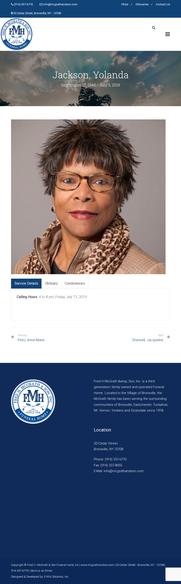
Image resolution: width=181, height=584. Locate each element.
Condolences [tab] (75, 283)
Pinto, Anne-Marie (31, 338)
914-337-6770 (19, 570)
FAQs (124, 4)
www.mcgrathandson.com (97, 565)
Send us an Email (41, 570)
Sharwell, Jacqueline (147, 340)
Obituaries (142, 4)
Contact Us (163, 4)
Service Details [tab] (26, 283)
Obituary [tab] (51, 283)
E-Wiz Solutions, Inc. (56, 576)
